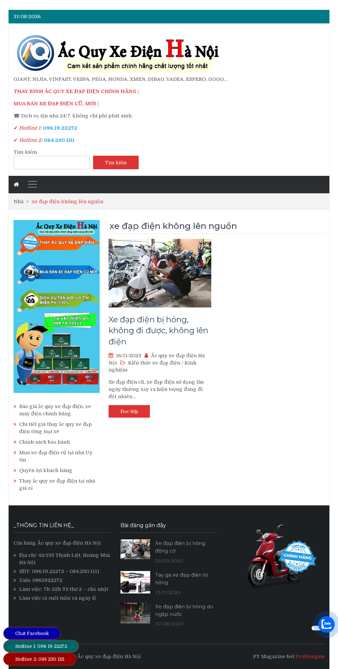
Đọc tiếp (129, 411)
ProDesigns (309, 656)
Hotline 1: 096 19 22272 (41, 646)
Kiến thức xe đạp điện (154, 363)
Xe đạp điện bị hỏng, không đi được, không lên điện (158, 330)
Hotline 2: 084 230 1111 (39, 659)
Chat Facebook (32, 633)
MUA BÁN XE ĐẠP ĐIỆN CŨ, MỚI (55, 104)
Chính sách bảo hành (44, 442)
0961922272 (47, 580)
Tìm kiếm (25, 152)
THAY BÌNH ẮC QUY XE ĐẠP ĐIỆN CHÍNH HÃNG (75, 91)
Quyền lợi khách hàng (45, 470)
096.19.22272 (48, 571)
